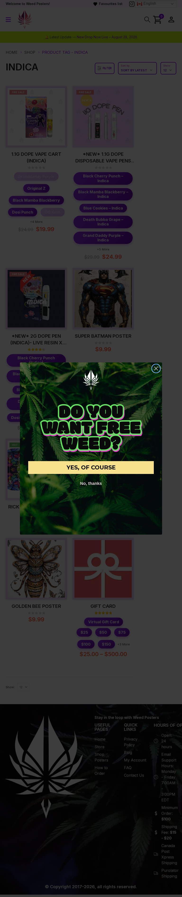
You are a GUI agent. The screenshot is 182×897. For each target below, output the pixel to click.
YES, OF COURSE (91, 467)
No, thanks (91, 483)
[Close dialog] (156, 368)
